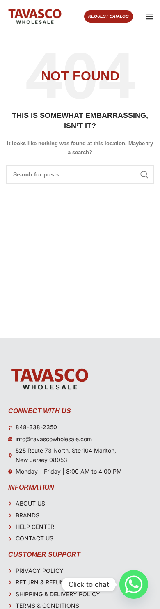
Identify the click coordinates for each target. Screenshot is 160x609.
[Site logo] (35, 16)
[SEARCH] (144, 174)
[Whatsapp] (133, 584)
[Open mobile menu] (150, 16)
